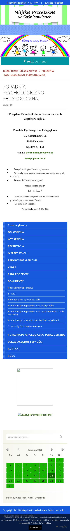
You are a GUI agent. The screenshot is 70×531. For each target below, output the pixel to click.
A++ (36, 2)
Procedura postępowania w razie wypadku (31, 305)
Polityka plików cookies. (41, 523)
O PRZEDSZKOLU (18, 253)
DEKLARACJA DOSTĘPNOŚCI (25, 341)
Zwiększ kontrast (54, 2)
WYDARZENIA (16, 239)
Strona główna (28, 71)
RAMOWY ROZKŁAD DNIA (23, 260)
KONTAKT (14, 348)
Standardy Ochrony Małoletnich (25, 326)
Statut (11, 293)
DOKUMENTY (16, 281)
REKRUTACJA (16, 246)
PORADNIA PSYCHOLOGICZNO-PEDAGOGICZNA (36, 334)
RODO (11, 355)
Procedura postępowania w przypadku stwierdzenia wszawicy (36, 313)
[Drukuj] (12, 104)
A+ (31, 2)
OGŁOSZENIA (16, 232)
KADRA (12, 267)
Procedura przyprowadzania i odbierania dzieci (33, 320)
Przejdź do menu (35, 61)
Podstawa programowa (20, 287)
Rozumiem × (35, 527)
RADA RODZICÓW (18, 274)
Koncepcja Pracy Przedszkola (24, 299)
